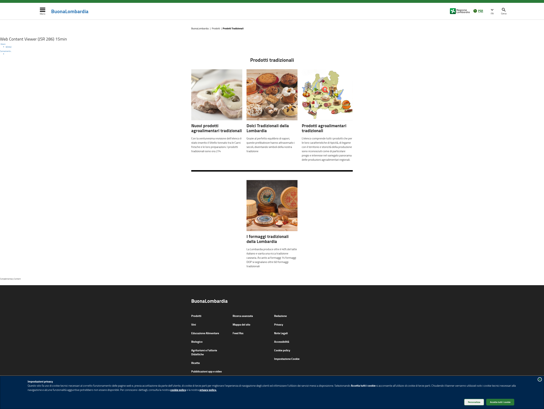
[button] (492, 11)
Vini (193, 324)
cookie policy (178, 390)
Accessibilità (281, 342)
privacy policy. (208, 390)
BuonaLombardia (69, 11)
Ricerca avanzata (243, 316)
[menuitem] (275, 46)
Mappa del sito (241, 324)
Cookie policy (282, 350)
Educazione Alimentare (205, 333)
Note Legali (281, 333)
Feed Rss (238, 333)
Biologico (197, 342)
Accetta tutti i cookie (500, 402)
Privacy (278, 324)
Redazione (280, 316)
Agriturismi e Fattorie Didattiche (204, 352)
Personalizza (474, 402)
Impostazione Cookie (286, 359)
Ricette (195, 363)
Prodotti (216, 28)
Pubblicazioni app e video (206, 371)
